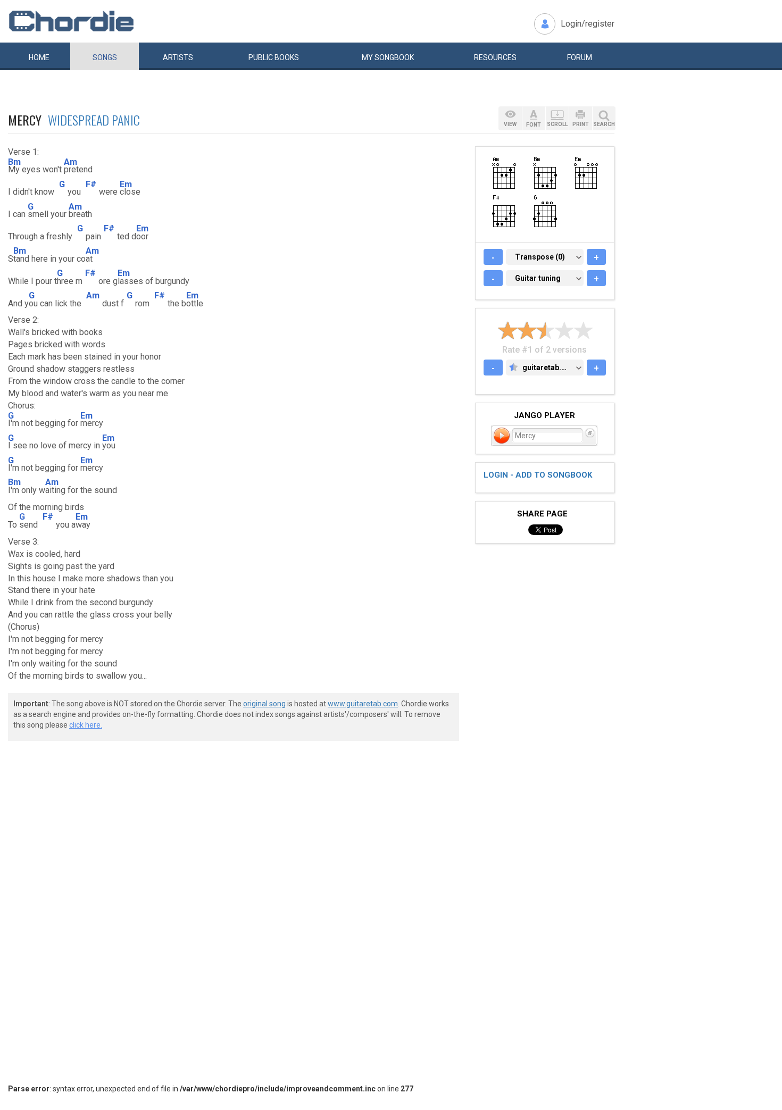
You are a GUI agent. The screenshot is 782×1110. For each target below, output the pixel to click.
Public (273, 57)
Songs (105, 57)
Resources (495, 57)
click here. (85, 725)
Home (39, 57)
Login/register (587, 24)
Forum (579, 57)
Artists (178, 57)
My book (388, 57)
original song (264, 703)
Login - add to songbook (538, 475)
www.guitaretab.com (363, 703)
